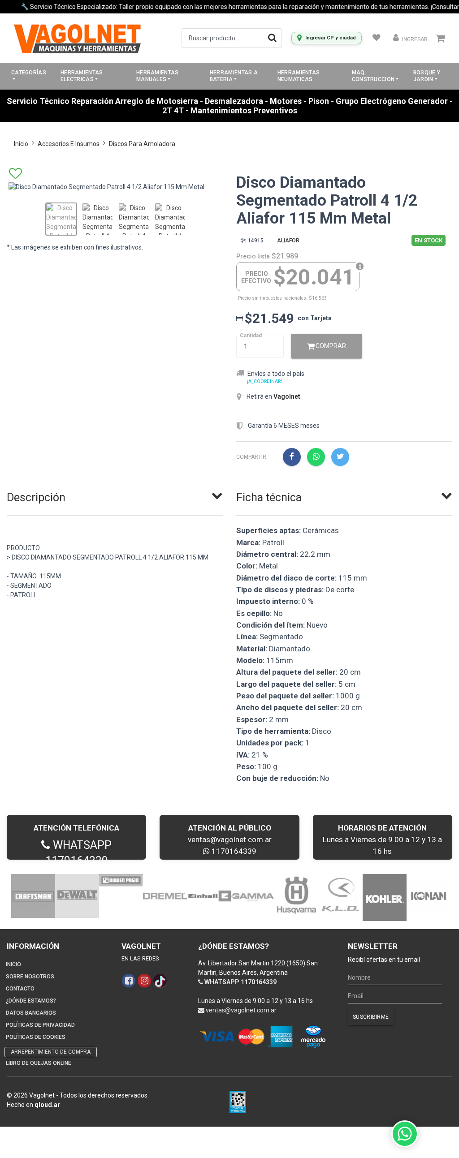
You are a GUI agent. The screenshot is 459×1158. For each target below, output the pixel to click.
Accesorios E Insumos (69, 143)
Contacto (20, 989)
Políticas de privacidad (40, 1025)
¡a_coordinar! (264, 381)
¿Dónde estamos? (31, 1001)
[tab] (115, 495)
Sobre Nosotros (30, 976)
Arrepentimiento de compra (51, 1052)
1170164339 (233, 851)
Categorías (28, 72)
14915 (256, 240)
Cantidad (251, 335)
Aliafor (288, 240)
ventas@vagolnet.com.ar (230, 839)
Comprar (330, 345)
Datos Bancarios (31, 1013)
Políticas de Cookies (35, 1037)
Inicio (21, 143)
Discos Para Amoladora (142, 143)
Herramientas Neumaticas (298, 75)
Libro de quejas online (38, 1063)
